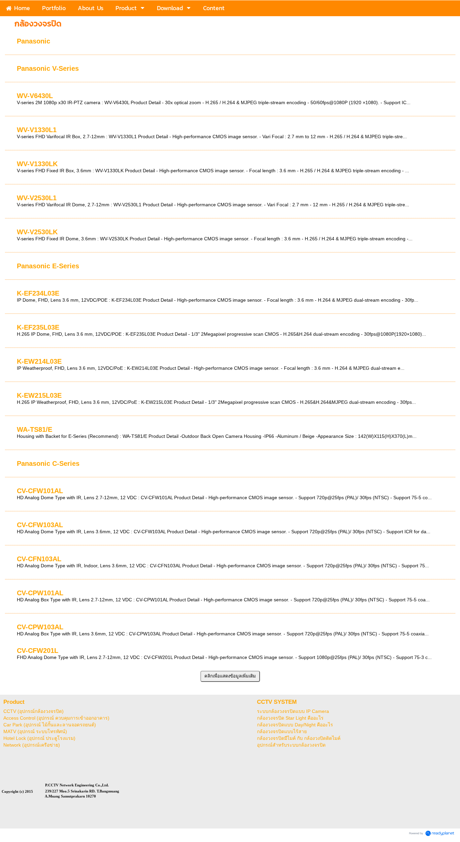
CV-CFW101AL (40, 490)
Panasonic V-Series (48, 68)
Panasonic (33, 41)
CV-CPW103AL (40, 627)
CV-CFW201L (37, 650)
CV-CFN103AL (39, 559)
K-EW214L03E (39, 361)
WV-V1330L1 (37, 129)
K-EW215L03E (39, 395)
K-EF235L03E (38, 327)
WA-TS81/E (34, 429)
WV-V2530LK (37, 232)
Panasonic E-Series (48, 266)
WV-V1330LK (37, 164)
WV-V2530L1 (37, 198)
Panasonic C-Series (48, 463)
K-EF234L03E (38, 293)
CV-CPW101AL (40, 593)
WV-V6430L (35, 95)
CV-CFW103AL (40, 525)
